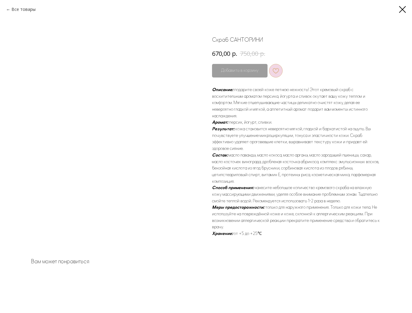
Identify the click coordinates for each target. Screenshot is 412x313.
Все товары (23, 9)
